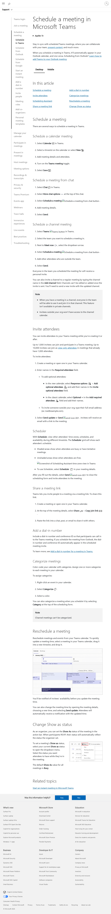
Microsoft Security (9, 858)
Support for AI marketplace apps (49, 867)
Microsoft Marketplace (46, 876)
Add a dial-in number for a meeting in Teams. (71, 551)
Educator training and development (86, 833)
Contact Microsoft (18, 905)
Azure (41, 854)
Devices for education (82, 816)
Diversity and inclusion (82, 876)
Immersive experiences (19, 222)
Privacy (30, 905)
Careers (77, 854)
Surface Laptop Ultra (10, 820)
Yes (61, 797)
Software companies (45, 880)
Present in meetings (18, 154)
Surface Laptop (8, 816)
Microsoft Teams (8, 876)
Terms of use (40, 905)
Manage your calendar (20, 135)
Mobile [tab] (51, 69)
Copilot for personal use (11, 833)
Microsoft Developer (46, 858)
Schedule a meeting (19, 34)
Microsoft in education (82, 811)
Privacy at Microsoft (81, 867)
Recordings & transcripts (20, 177)
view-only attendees (67, 347)
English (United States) (14, 892)
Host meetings (20, 162)
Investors (78, 871)
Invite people (19, 95)
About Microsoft (80, 858)
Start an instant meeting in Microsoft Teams (53, 788)
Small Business (8, 884)
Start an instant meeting (19, 73)
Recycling (74, 905)
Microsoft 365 (7, 867)
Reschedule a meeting (79, 100)
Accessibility (79, 880)
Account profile (44, 811)
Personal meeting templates (20, 120)
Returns (41, 824)
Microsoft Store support (47, 820)
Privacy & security (18, 186)
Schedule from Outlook (20, 51)
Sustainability (79, 884)
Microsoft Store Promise (47, 837)
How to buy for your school (84, 829)
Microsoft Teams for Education (85, 820)
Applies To (39, 35)
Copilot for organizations (11, 829)
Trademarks (52, 905)
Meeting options (21, 168)
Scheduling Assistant (42, 100)
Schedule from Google (20, 62)
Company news (80, 863)
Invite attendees (40, 95)
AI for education (80, 842)
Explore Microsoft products (12, 837)
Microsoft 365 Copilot (10, 880)
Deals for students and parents (85, 837)
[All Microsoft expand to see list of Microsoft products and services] (3, 3)
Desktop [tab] (39, 69)
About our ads (86, 905)
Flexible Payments (45, 842)
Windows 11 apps (9, 842)
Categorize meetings (79, 95)
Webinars (18, 207)
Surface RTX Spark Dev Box (12, 824)
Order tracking (44, 829)
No (78, 797)
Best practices (20, 236)
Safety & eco (63, 905)
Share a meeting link (42, 106)
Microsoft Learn (44, 863)
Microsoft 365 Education (83, 824)
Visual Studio (43, 884)
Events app (19, 200)
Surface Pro (7, 811)
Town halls (19, 213)
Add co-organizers (20, 111)
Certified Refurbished (46, 833)
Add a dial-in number (19, 85)
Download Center (45, 816)
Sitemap (6, 905)
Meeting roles (19, 103)
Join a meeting (20, 25)
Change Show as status (80, 106)
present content (55, 47)
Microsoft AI (7, 854)
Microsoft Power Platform (11, 871)
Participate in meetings (20, 144)
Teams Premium (21, 194)
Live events (19, 230)
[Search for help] (9, 3)
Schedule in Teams (20, 41)
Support (6, 9)
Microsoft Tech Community (48, 871)
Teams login (19, 19)
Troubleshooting (21, 243)
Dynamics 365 (7, 863)
